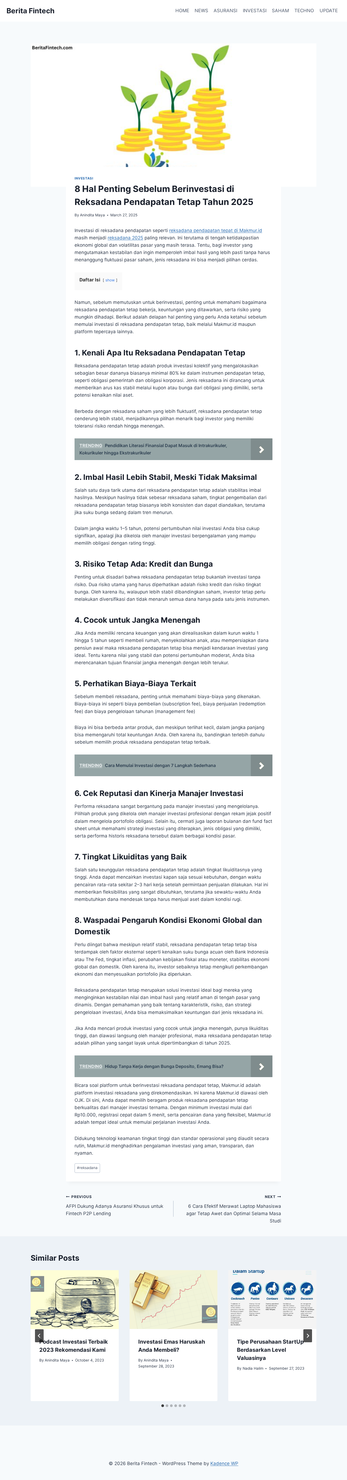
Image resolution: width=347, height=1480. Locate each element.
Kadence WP (224, 1463)
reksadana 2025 (125, 237)
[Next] (307, 1335)
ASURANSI (225, 10)
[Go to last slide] (39, 1335)
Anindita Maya (92, 215)
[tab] (162, 1405)
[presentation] (75, 1299)
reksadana (87, 1168)
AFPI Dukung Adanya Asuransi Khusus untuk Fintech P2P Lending (114, 1205)
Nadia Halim (253, 1368)
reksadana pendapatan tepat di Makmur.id (215, 230)
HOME (182, 10)
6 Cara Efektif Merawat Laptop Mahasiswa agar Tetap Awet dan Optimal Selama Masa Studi (233, 1209)
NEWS (201, 10)
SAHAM (280, 10)
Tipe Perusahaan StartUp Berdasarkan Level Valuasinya (270, 1349)
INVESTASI (254, 10)
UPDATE (329, 10)
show (110, 280)
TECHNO (304, 10)
